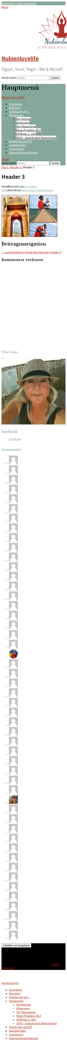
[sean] (13, 861)
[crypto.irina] (13, 832)
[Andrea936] (13, 531)
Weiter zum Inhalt (13, 97)
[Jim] (13, 919)
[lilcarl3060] (13, 783)
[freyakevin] (13, 870)
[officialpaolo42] (13, 822)
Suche (5, 159)
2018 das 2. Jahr (26, 134)
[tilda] (13, 570)
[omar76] (13, 909)
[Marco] (13, 589)
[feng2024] (13, 599)
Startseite (15, 104)
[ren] (13, 677)
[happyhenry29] (13, 900)
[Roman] (13, 541)
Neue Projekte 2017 (28, 130)
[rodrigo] (13, 696)
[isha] (13, 483)
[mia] (13, 463)
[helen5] (13, 773)
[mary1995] (13, 667)
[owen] (13, 929)
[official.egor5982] (13, 551)
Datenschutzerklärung (23, 152)
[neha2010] (13, 764)
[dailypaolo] (13, 512)
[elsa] (13, 560)
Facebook (9, 431)
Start (5, 167)
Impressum (16, 149)
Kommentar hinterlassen (36, 190)
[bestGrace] (13, 473)
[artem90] (13, 851)
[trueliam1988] (13, 502)
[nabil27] (13, 609)
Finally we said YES (20, 141)
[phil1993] (13, 628)
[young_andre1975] (13, 744)
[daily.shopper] (13, 841)
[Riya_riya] (13, 686)
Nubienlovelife (20, 58)
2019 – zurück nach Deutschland (36, 137)
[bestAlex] (13, 657)
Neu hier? (15, 108)
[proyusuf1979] (13, 880)
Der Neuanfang (26, 126)
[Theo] (13, 492)
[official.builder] (13, 812)
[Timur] (13, 725)
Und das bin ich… (20, 111)
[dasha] (13, 938)
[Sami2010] (13, 521)
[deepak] (13, 618)
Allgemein (23, 123)
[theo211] (13, 706)
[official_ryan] (13, 890)
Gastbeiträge (17, 145)
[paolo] (13, 647)
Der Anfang (23, 119)
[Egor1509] (13, 638)
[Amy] (13, 803)
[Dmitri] (13, 715)
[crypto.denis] (13, 735)
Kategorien (16, 115)
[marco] (13, 580)
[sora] (13, 793)
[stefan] (13, 754)
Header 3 (16, 167)
